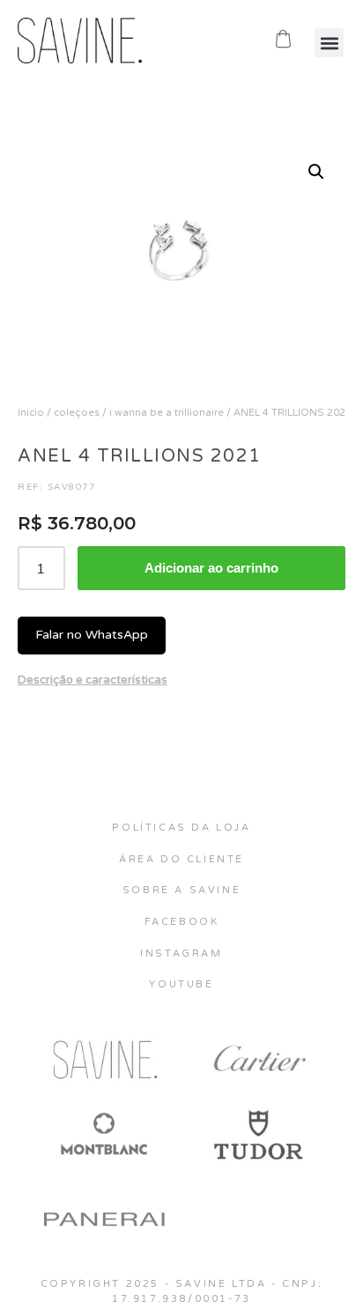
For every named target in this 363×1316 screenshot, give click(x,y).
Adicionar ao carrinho (211, 567)
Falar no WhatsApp (91, 634)
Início (31, 412)
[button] (329, 42)
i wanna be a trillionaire (166, 412)
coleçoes (77, 412)
